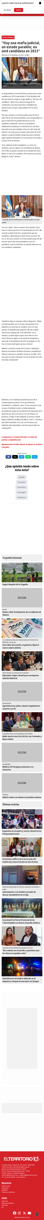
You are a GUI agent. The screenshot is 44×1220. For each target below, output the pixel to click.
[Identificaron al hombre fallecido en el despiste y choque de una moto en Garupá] (22, 966)
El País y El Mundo (8, 37)
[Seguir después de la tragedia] (22, 572)
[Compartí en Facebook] (8, 457)
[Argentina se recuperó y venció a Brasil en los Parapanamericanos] (22, 819)
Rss (2, 1207)
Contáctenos (5, 1188)
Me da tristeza (22, 487)
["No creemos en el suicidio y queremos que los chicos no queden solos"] (22, 936)
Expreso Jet (5, 1201)
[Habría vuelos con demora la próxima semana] (22, 783)
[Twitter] (24, 1213)
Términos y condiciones (8, 1192)
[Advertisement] (22, 301)
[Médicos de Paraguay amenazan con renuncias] (22, 752)
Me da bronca (21, 497)
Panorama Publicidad (8, 1203)
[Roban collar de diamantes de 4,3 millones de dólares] (22, 597)
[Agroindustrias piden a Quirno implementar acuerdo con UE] (22, 691)
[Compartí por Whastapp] (28, 457)
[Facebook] (14, 1213)
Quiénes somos (6, 1186)
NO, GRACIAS (7, 10)
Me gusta (21, 477)
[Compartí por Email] (21, 457)
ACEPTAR (18, 10)
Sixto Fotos (5, 1205)
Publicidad (4, 1190)
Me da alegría (21, 492)
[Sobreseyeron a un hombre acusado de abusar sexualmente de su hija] (22, 875)
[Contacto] (29, 1213)
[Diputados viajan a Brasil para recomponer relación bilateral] (22, 661)
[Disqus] (22, 529)
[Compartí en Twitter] (15, 457)
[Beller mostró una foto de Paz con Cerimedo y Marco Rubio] (22, 722)
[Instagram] (19, 1213)
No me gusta (21, 482)
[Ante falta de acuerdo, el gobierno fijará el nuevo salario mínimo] (22, 628)
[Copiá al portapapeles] (35, 457)
